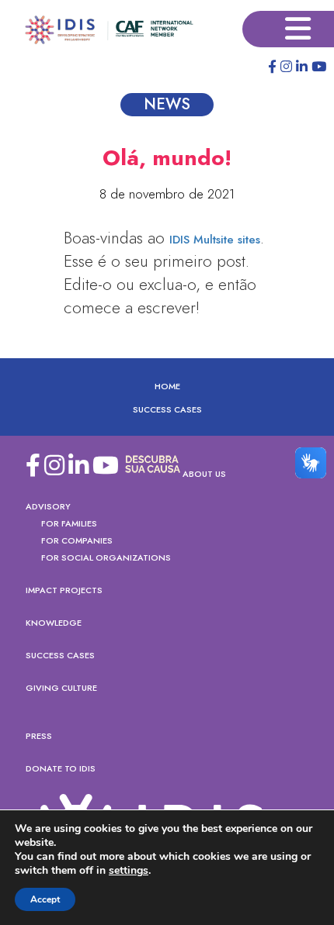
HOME (167, 386)
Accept (45, 899)
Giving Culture (61, 688)
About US (204, 474)
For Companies (77, 540)
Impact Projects (64, 590)
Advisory (48, 506)
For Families (69, 523)
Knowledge (54, 622)
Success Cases (167, 409)
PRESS (39, 736)
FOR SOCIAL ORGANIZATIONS (106, 557)
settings (128, 871)
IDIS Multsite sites (214, 239)
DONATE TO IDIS (61, 768)
